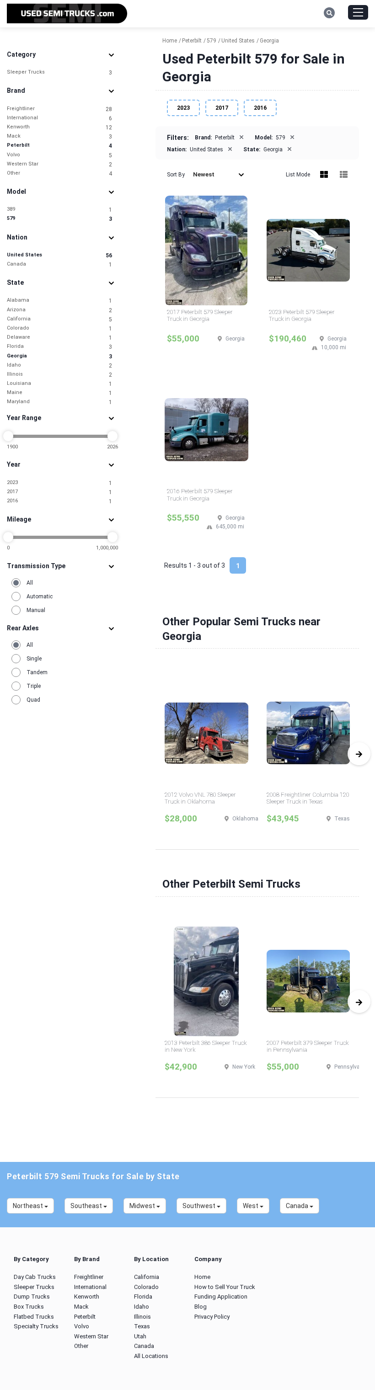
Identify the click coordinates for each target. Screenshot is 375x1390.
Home (202, 1276)
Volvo (59, 155)
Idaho (59, 365)
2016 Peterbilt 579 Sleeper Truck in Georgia (200, 495)
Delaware (59, 337)
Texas (142, 1326)
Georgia (59, 356)
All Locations (151, 1356)
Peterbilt (59, 145)
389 (59, 209)
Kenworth (59, 127)
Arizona (59, 310)
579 (59, 218)
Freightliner (59, 109)
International (59, 118)
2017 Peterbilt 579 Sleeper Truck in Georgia (200, 316)
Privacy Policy (212, 1316)
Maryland (59, 402)
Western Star (59, 164)
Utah (140, 1336)
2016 (59, 501)
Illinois (59, 374)
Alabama (59, 300)
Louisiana (59, 383)
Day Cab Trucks (35, 1276)
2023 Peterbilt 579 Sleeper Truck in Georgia (302, 316)
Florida (59, 346)
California (59, 319)
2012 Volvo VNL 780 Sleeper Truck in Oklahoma (200, 798)
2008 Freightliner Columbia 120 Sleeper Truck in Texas (308, 798)
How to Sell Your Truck (224, 1286)
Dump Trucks (32, 1296)
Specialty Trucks (36, 1326)
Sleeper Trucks (59, 72)
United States (59, 255)
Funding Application (220, 1296)
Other (59, 173)
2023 (59, 482)
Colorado (59, 328)
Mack (59, 136)
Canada (59, 264)
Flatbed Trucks (34, 1316)
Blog (200, 1306)
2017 (59, 492)
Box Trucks (29, 1306)
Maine (59, 392)
